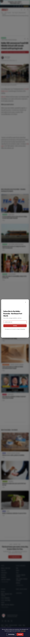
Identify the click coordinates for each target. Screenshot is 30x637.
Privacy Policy (23, 329)
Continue (15, 325)
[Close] (25, 302)
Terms (18, 329)
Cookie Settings (11, 634)
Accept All (20, 634)
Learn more (23, 630)
